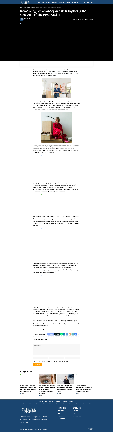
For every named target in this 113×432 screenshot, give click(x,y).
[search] (86, 2)
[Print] (86, 19)
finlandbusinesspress (56, 329)
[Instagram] (27, 422)
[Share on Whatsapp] (61, 334)
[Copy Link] (84, 19)
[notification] (84, 2)
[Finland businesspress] (25, 2)
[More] (88, 19)
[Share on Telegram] (67, 334)
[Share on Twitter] (78, 19)
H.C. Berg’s (35, 307)
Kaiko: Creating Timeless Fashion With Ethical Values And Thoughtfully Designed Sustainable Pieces (28, 388)
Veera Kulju (36, 145)
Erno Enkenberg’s (37, 216)
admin (25, 18)
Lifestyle (29, 18)
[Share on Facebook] (77, 19)
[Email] (70, 334)
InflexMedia (45, 429)
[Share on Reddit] (82, 19)
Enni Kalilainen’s (37, 100)
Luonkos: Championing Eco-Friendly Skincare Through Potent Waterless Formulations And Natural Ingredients (47, 389)
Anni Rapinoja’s (37, 182)
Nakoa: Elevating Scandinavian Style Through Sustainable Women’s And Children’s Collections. (84, 388)
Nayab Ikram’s (36, 263)
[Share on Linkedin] (80, 19)
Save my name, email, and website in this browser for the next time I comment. (51, 361)
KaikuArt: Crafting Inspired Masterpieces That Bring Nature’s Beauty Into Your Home (65, 388)
